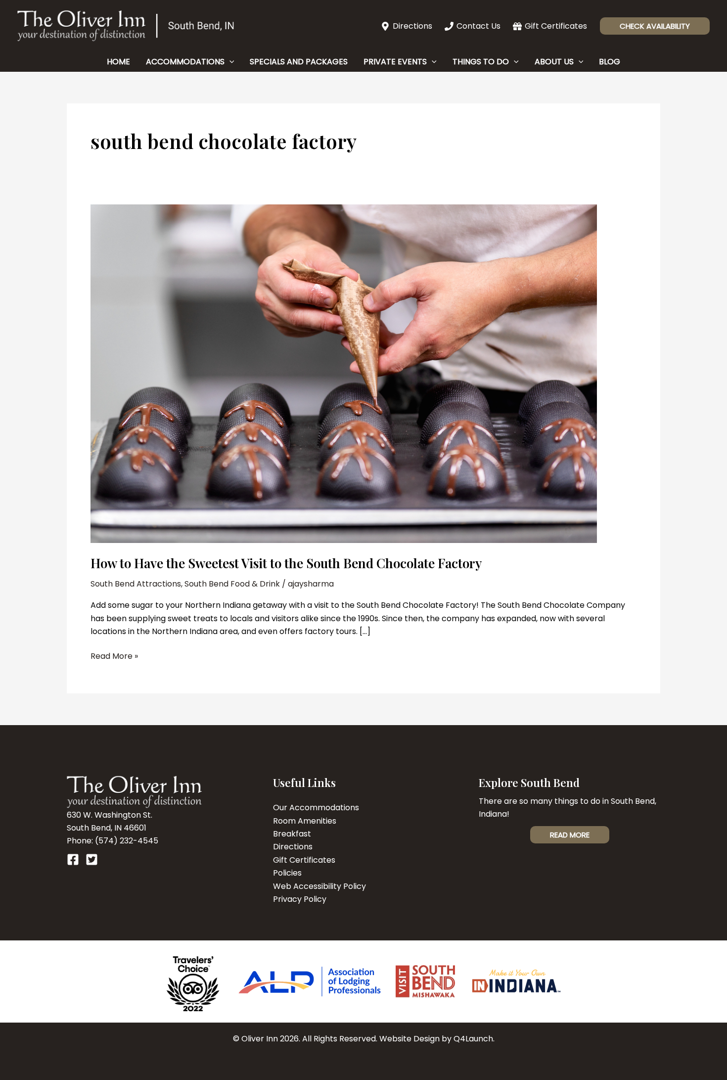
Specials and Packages (299, 61)
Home (118, 61)
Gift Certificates (304, 860)
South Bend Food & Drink (232, 583)
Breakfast (292, 833)
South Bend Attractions (136, 583)
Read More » (114, 656)
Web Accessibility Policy (319, 886)
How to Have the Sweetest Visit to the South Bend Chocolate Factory (286, 563)
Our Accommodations (316, 807)
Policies (287, 873)
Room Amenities (304, 821)
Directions (293, 846)
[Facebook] (73, 859)
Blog (609, 61)
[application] (229, 62)
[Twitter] (92, 859)
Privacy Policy (299, 899)
